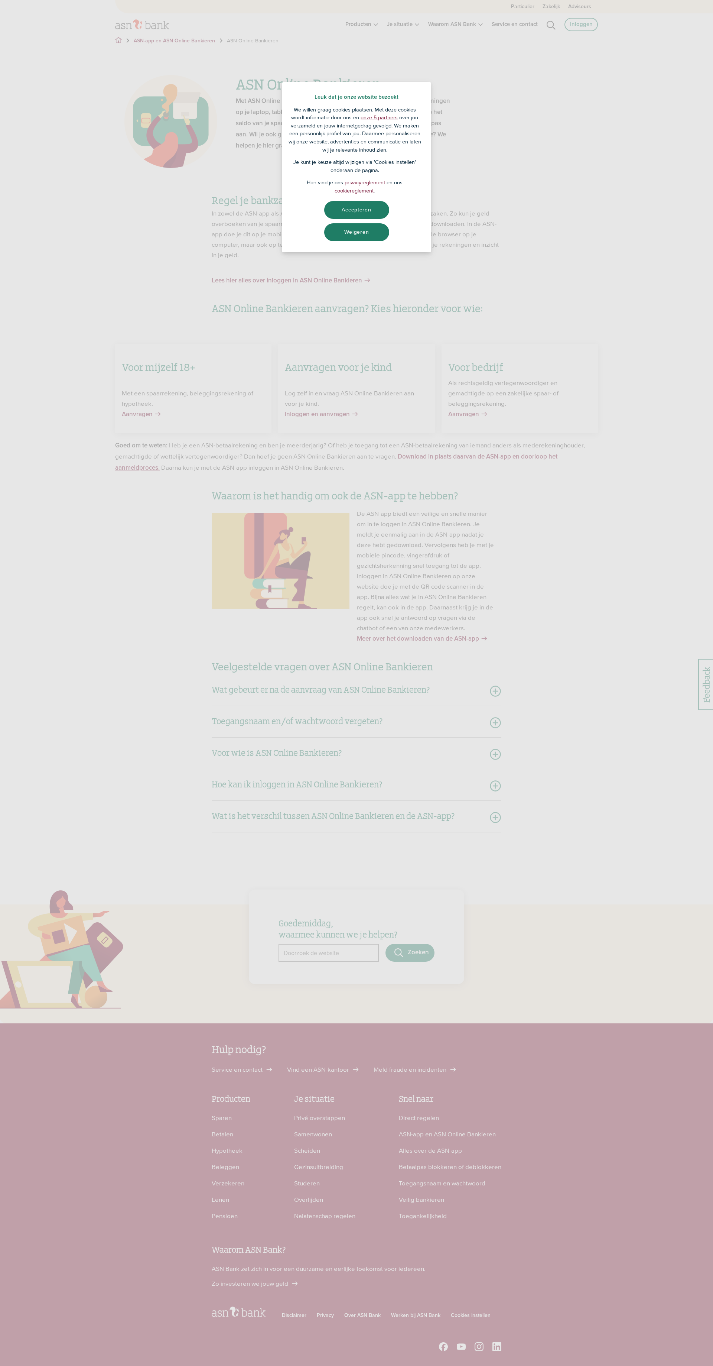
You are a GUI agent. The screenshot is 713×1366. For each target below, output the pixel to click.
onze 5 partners (379, 117)
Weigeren (356, 232)
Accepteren (356, 210)
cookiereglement (354, 191)
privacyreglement (365, 182)
